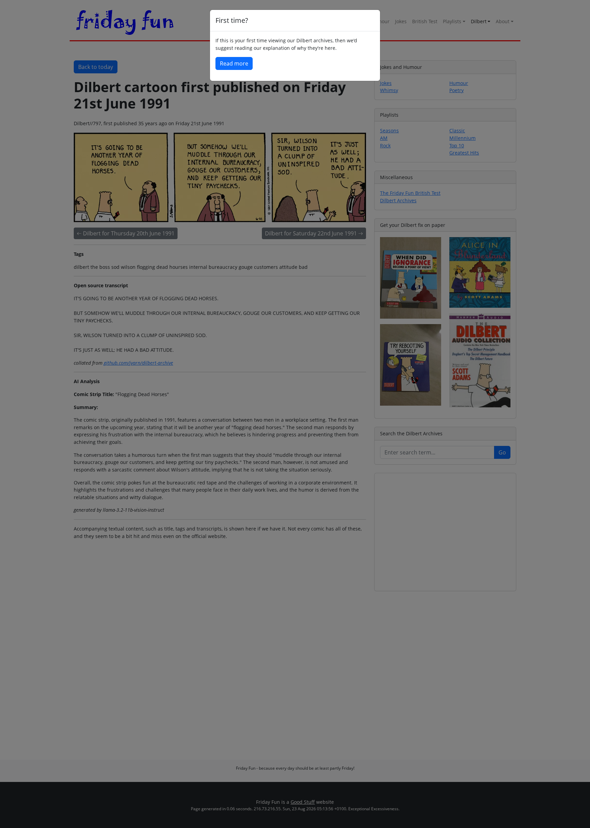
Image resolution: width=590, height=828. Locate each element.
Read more (234, 63)
